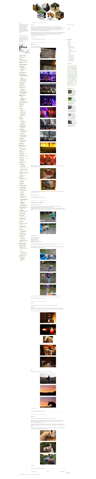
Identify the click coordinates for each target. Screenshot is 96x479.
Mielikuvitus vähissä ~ (23, 185)
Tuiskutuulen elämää (23, 140)
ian (69, 68)
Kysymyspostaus (22, 203)
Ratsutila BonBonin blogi (23, 64)
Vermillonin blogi (22, 226)
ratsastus (72, 78)
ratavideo (70, 78)
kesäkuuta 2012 (71, 59)
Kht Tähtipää (22, 123)
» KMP (21, 260)
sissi (67, 79)
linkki (67, 74)
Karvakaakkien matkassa (24, 207)
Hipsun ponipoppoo (23, 87)
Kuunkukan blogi (22, 213)
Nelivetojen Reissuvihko (23, 254)
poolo (68, 78)
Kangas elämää (22, 175)
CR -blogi (21, 229)
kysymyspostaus (69, 73)
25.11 (32, 24)
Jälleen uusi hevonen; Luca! (23, 190)
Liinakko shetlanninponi (23, 149)
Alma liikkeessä (22, 160)
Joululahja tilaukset (22, 73)
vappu (76, 82)
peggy (74, 77)
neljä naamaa (22, 162)
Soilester (21, 108)
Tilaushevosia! (22, 236)
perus (76, 77)
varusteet (68, 83)
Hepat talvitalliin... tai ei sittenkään (24, 158)
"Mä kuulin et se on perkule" (37, 202)
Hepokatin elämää (22, 255)
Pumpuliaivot (22, 155)
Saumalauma (22, 159)
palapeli (70, 77)
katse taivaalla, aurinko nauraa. (24, 248)
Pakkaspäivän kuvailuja (23, 113)
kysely (70, 72)
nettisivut (71, 76)
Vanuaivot (21, 157)
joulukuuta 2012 (71, 46)
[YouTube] (68, 26)
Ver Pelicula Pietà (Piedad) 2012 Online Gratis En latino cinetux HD (24, 76)
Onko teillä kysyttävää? (23, 124)
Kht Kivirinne (22, 183)
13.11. (32, 303)
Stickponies (22, 143)
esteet (73, 66)
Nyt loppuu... (21, 111)
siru (76, 78)
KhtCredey (21, 78)
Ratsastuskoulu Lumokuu (24, 169)
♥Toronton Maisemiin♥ (23, 252)
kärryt (72, 73)
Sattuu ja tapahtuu (22, 95)
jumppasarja (75, 69)
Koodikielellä (37, 474)
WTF (71, 84)
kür (67, 72)
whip (69, 84)
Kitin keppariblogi (22, 110)
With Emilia (21, 210)
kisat (68, 71)
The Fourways (22, 69)
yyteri (70, 85)
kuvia (75, 71)
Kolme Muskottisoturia (23, 72)
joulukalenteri (74, 68)
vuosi (68, 84)
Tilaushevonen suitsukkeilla (23, 115)
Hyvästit (21, 119)
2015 (69, 42)
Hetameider (21, 192)
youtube (68, 85)
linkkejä (76, 73)
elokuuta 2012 (71, 57)
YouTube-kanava (25, 30)
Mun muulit (21, 106)
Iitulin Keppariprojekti (23, 74)
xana (73, 84)
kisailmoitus (73, 70)
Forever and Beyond (23, 243)
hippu (68, 68)
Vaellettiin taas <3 (22, 232)
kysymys (75, 72)
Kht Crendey (22, 215)
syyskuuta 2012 (71, 56)
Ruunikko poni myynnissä (23, 188)
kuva (73, 71)
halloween (68, 67)
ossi (67, 77)
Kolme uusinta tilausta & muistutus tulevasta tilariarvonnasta (23, 127)
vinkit (76, 83)
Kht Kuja (21, 117)
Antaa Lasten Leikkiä (23, 233)
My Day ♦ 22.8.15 (73, 113)
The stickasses (22, 196)
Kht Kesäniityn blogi (23, 231)
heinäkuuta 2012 (71, 58)
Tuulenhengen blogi (23, 89)
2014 (69, 43)
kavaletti (68, 70)
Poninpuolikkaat (22, 145)
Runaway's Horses (23, 112)
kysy (72, 72)
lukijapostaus (71, 74)
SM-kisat (70, 79)
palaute (72, 77)
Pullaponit (21, 221)
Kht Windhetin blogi (23, 187)
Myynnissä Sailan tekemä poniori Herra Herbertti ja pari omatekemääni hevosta (24, 93)
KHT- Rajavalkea (22, 166)
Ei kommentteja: (43, 411)
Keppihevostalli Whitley (23, 205)
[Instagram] (74, 26)
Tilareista (21, 176)
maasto (75, 74)
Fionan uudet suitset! (22, 246)
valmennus (68, 82)
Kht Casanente (22, 82)
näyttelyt (74, 76)
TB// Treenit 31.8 (22, 181)
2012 (69, 45)
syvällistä (73, 79)
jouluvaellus (72, 69)
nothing (21, 59)
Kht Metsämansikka (23, 245)
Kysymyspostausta (22, 100)
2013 (69, 44)
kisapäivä (75, 70)
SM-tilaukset (21, 85)
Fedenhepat (22, 138)
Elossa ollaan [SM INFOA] (23, 146)
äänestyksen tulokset (74, 85)
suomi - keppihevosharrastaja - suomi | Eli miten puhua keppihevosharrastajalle (24, 131)
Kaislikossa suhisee (23, 247)
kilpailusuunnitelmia (22, 83)
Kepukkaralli (22, 129)
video (70, 83)
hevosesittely (71, 67)
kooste (70, 71)
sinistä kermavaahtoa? (23, 234)
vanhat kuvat (73, 82)
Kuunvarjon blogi (22, 189)
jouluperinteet (68, 69)
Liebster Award (22, 144)
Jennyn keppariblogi (23, 91)
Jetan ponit (21, 97)
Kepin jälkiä (22, 118)
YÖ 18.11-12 (34, 44)
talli (74, 79)
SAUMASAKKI (22, 133)
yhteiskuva (75, 84)
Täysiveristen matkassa (23, 62)
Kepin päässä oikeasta (23, 135)
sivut (21, 30)
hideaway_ (21, 251)
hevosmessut (75, 67)
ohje (76, 76)
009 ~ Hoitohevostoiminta (23, 102)
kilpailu (70, 70)
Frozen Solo (22, 120)
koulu (72, 71)
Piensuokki (21, 104)
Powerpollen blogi (22, 218)
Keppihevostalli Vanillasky (24, 199)
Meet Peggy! (74, 90)
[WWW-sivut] (71, 26)
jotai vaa (33, 416)
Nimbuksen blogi (22, 148)
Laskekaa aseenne (22, 151)
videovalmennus (73, 83)
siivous (75, 78)
